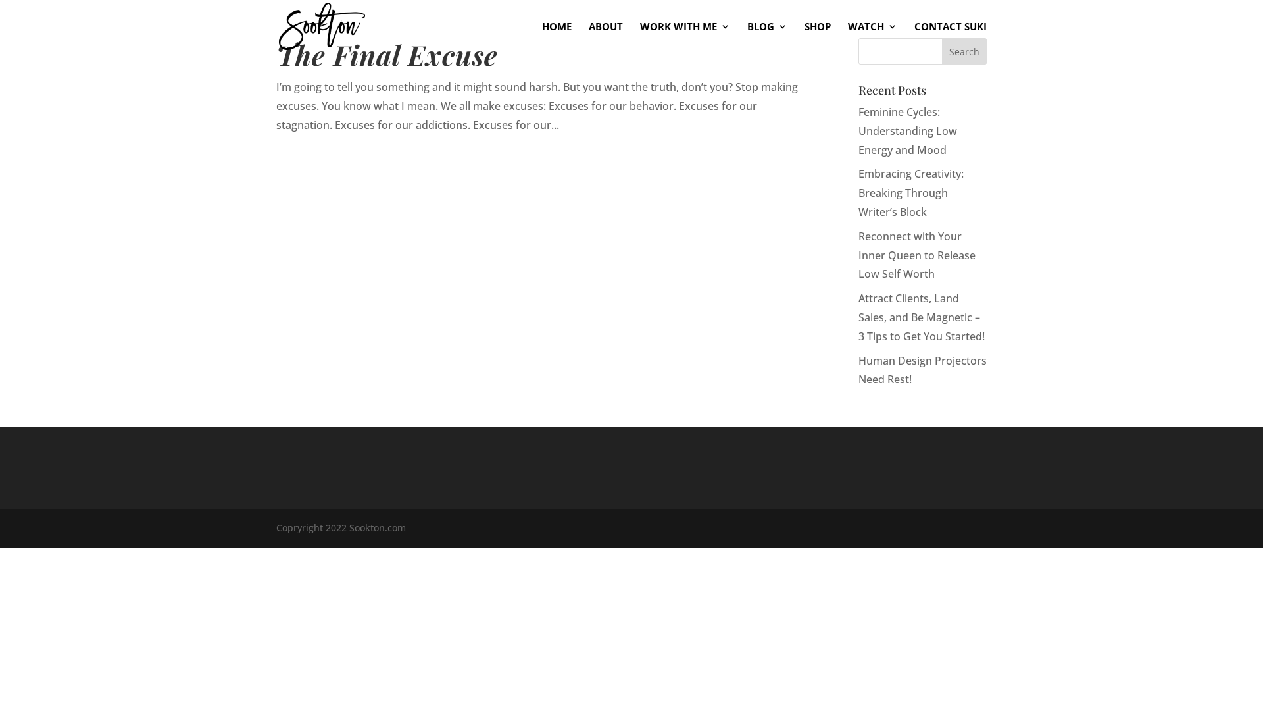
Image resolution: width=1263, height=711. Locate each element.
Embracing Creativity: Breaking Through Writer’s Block (911, 193)
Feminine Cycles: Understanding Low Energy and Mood (907, 131)
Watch (866, 27)
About (606, 27)
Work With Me (678, 27)
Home (557, 27)
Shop (818, 27)
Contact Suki (950, 27)
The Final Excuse (387, 54)
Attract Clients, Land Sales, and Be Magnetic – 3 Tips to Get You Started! (921, 317)
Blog (760, 27)
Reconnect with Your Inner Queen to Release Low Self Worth (917, 255)
